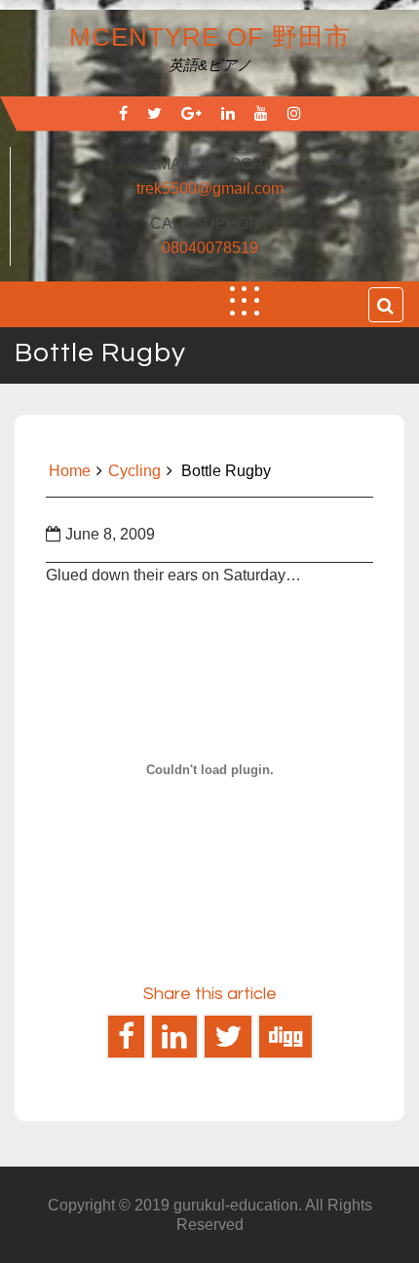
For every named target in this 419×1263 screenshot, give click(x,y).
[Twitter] (154, 113)
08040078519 (210, 248)
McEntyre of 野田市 (210, 37)
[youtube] (261, 113)
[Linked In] (228, 113)
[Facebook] (123, 113)
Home (70, 471)
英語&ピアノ (210, 64)
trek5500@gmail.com (210, 188)
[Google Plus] (191, 113)
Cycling (134, 471)
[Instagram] (294, 113)
